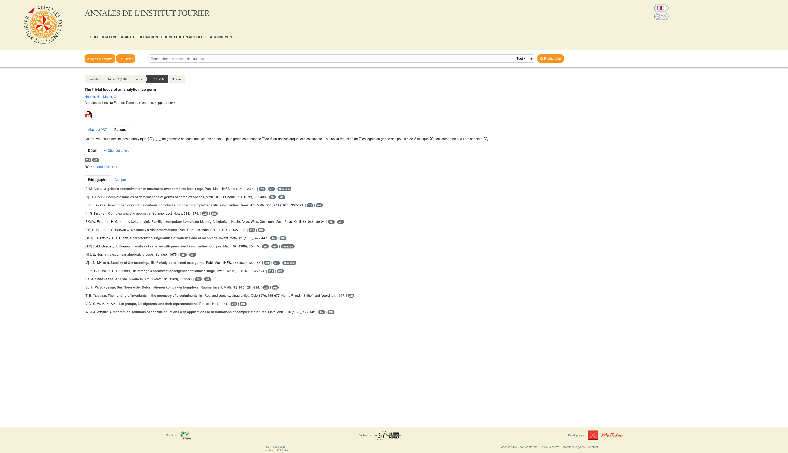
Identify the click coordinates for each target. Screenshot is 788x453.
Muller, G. (110, 96)
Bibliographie (98, 179)
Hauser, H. (92, 96)
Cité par (120, 179)
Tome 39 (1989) (118, 79)
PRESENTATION (103, 36)
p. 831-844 (158, 79)
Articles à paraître (100, 58)
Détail (92, 150)
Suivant (177, 79)
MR (95, 160)
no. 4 (139, 79)
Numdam (284, 189)
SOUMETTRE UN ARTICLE (182, 36)
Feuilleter (126, 58)
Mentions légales (574, 447)
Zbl (88, 160)
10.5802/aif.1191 (105, 166)
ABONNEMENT (222, 36)
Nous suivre (551, 447)
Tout (520, 58)
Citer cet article (118, 150)
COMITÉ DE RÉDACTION (138, 36)
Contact (593, 447)
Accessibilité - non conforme (519, 447)
